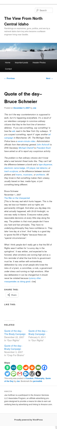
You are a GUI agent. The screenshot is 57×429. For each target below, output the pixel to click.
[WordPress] (32, 374)
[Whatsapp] (19, 367)
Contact (8, 68)
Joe (34, 107)
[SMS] (13, 374)
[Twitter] (7, 374)
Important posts (21, 62)
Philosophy (39, 378)
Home (7, 62)
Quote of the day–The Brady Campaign (15, 332)
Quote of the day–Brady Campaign (13, 347)
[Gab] (7, 367)
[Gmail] (19, 374)
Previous (9, 78)
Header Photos (39, 62)
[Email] (38, 367)
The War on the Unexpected (17, 197)
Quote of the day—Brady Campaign (38, 332)
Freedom (29, 378)
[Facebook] (44, 367)
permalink (37, 381)
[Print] (32, 367)
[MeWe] (13, 367)
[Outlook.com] (26, 374)
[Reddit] (26, 367)
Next (49, 78)
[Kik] (38, 374)
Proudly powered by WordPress (28, 419)
